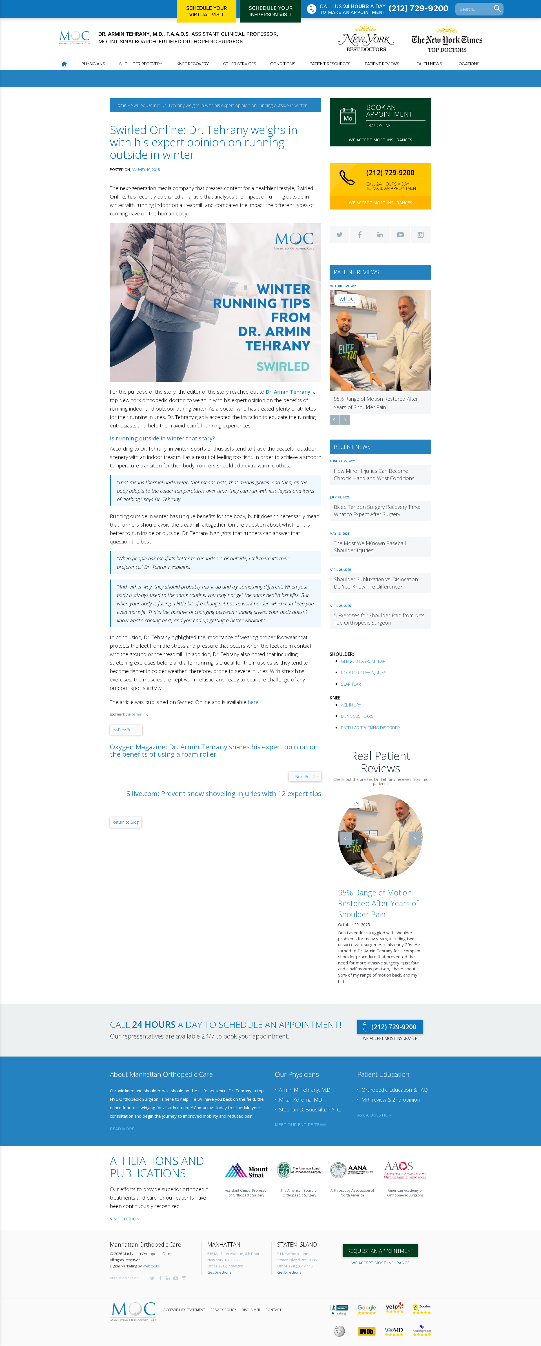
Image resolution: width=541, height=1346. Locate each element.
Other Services (239, 63)
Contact (273, 1303)
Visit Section (124, 1212)
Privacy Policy (223, 1303)
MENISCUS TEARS (357, 716)
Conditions (282, 63)
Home (120, 105)
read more (122, 1122)
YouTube (400, 234)
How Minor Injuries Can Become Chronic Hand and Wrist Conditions (374, 474)
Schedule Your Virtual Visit (206, 11)
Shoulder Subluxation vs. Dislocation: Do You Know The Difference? (376, 583)
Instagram (421, 234)
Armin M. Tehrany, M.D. (305, 1083)
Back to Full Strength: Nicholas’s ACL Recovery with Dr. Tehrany (380, 903)
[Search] (498, 9)
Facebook (360, 234)
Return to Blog (126, 822)
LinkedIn (380, 234)
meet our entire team (300, 1118)
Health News (428, 63)
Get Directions (219, 1266)
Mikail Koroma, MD (300, 1093)
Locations (468, 63)
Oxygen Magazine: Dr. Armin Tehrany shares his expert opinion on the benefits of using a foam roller (214, 750)
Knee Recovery (193, 63)
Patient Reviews (382, 63)
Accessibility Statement (184, 1303)
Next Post (306, 776)
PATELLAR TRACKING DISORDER (370, 727)
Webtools (151, 1259)
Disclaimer (250, 1303)
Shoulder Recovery (140, 63)
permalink (139, 714)
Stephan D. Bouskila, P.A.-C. (310, 1103)
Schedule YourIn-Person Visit (270, 11)
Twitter (339, 234)
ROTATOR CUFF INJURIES (363, 672)
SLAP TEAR (351, 684)
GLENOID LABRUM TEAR (363, 661)
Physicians (93, 63)
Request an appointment (380, 1244)
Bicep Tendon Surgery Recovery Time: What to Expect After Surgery (377, 510)
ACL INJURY (351, 705)
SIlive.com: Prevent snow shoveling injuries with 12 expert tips (224, 793)
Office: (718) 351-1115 (295, 1259)
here (253, 702)
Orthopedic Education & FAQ (395, 1083)
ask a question (374, 1108)
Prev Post (124, 729)
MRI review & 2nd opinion (391, 1093)
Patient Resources (330, 63)
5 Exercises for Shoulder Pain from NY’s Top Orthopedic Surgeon (379, 619)
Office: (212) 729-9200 (225, 1259)
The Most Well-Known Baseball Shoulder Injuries (370, 547)
